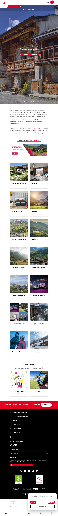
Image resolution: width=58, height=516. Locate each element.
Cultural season (19, 391)
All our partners (17, 441)
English (48, 2)
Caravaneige (36, 352)
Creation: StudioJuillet (15, 505)
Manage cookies (13, 506)
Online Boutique (17, 420)
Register (47, 404)
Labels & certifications (19, 437)
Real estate (35, 239)
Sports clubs (16, 433)
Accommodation (31, 9)
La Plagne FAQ (16, 428)
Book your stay (14, 6)
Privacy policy (13, 503)
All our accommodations (19, 324)
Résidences (35, 183)
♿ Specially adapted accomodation (39, 267)
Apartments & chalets (19, 183)
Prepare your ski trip (38, 324)
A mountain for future (19, 412)
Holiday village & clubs (19, 239)
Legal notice (12, 501)
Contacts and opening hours (22, 465)
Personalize (43, 506)
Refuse (51, 502)
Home (24, 9)
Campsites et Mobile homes (19, 267)
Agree (33, 502)
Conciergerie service (18, 295)
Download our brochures (20, 416)
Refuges (34, 211)
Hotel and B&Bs (17, 211)
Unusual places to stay (39, 295)
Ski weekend (16, 352)
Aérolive (39, 391)
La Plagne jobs (16, 424)
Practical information (29, 54)
